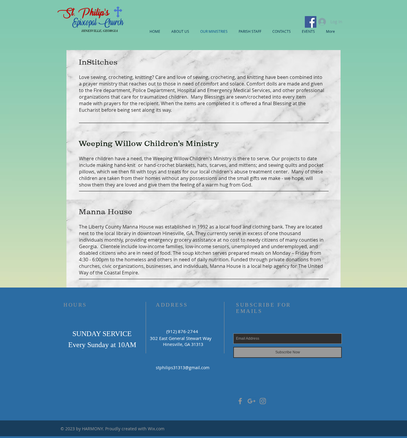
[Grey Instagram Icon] (263, 401)
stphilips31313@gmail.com (182, 367)
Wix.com (156, 428)
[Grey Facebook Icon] (240, 401)
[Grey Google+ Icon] (251, 401)
